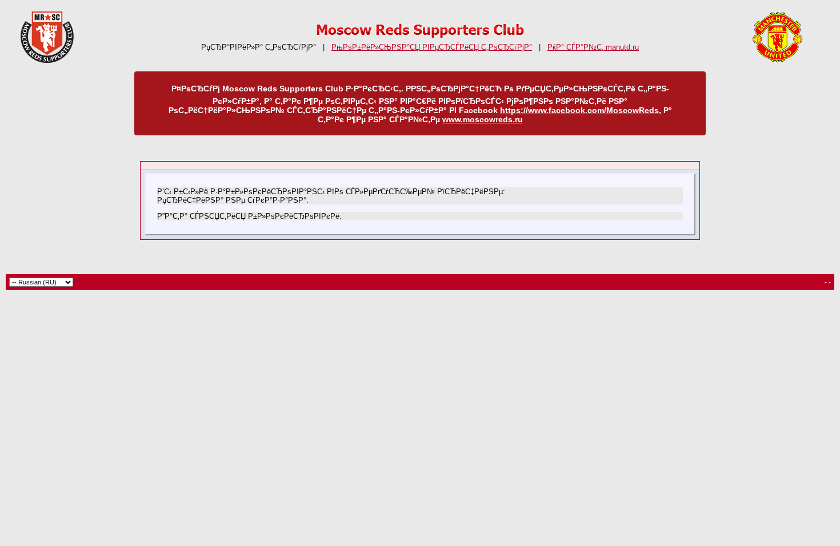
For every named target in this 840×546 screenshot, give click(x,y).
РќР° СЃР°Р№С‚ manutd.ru (593, 47)
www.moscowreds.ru (482, 119)
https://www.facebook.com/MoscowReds (579, 110)
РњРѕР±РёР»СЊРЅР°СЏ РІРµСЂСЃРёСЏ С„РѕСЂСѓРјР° (431, 47)
